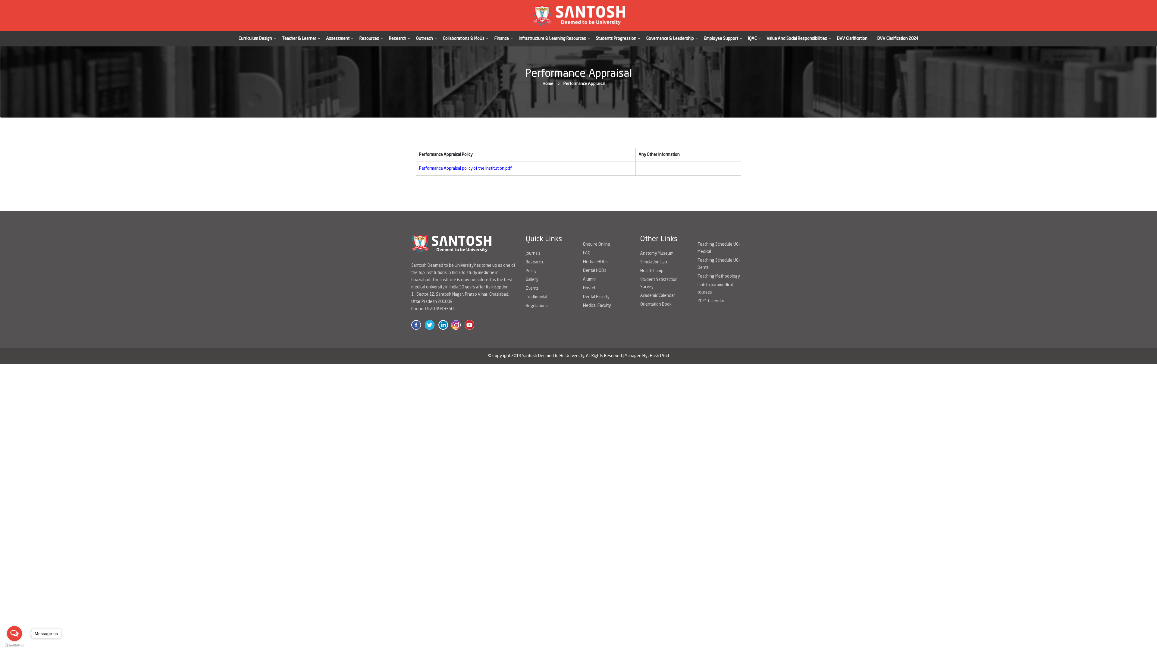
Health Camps (653, 271)
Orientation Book (656, 304)
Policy (531, 271)
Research (534, 262)
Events (532, 288)
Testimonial (536, 297)
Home (548, 84)
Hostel (589, 288)
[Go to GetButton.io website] (14, 645)
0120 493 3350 (439, 309)
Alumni (589, 279)
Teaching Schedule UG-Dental (719, 264)
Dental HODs (594, 271)
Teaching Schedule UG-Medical (719, 248)
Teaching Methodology (719, 276)
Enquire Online (596, 244)
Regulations (537, 306)
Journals (533, 253)
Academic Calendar (657, 296)
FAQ (587, 253)
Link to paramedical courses (715, 288)
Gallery (532, 280)
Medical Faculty (597, 305)
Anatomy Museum (656, 253)
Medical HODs (595, 262)
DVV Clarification (852, 38)
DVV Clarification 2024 (897, 38)
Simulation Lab (653, 262)
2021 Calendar (711, 301)
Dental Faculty (596, 297)
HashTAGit (659, 356)
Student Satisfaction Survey (659, 283)
